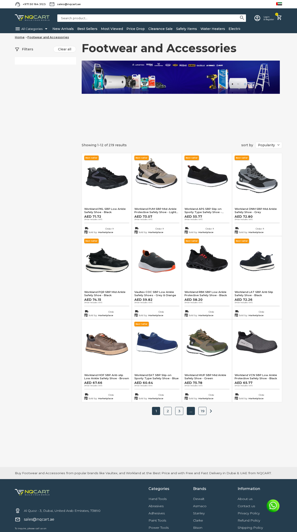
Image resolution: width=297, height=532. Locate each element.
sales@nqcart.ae (69, 4)
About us (245, 499)
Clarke (198, 520)
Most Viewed (111, 29)
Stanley (199, 513)
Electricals (236, 29)
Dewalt (198, 499)
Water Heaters (212, 29)
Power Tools (158, 528)
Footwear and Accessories (48, 37)
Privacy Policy (249, 513)
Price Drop (135, 29)
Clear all (64, 49)
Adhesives (156, 513)
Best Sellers (87, 29)
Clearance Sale (160, 29)
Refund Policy (249, 520)
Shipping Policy (250, 528)
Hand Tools (157, 499)
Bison (197, 528)
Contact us (246, 506)
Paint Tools (157, 520)
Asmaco (200, 506)
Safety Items (186, 29)
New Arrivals (62, 29)
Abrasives (156, 506)
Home (20, 37)
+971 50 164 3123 (34, 4)
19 (202, 411)
